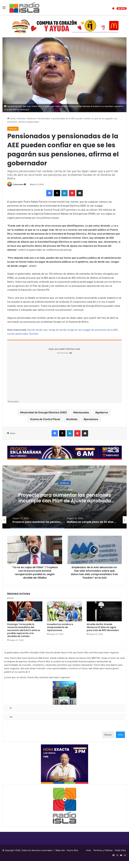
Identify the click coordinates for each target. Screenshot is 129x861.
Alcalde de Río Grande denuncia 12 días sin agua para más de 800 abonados (103, 627)
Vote (120, 734)
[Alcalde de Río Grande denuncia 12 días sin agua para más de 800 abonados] (104, 611)
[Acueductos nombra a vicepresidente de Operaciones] (64, 611)
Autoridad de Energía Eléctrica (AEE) (44, 412)
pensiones (91, 419)
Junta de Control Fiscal (46, 419)
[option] (64, 496)
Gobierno (31, 118)
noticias (72, 419)
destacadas (82, 412)
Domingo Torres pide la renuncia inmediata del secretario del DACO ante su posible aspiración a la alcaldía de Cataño (23, 630)
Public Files (120, 850)
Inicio (88, 850)
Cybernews (18, 184)
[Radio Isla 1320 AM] (24, 7)
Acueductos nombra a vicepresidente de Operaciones (60, 627)
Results (108, 734)
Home (12, 118)
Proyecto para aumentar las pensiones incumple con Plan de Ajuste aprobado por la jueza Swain (64, 501)
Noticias (21, 118)
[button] (64, 693)
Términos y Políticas (103, 850)
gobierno (102, 412)
